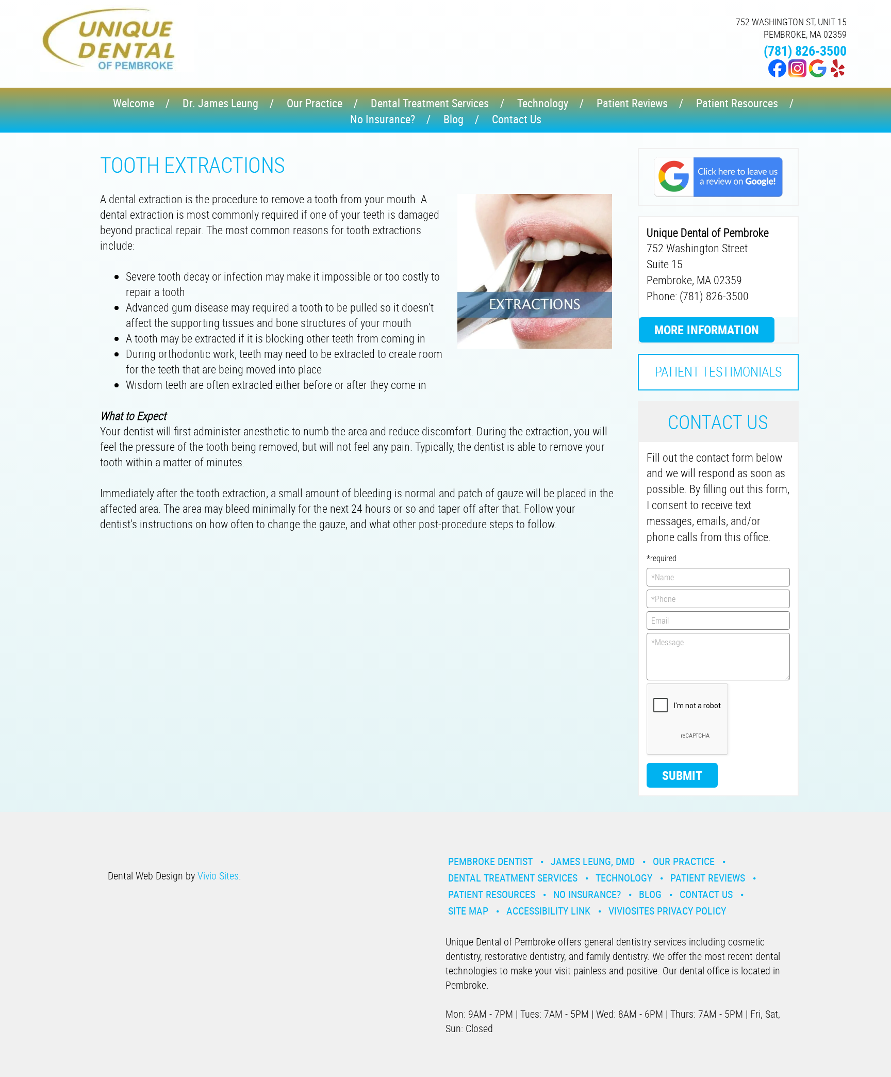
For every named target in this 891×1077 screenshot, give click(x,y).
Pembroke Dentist (490, 861)
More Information (706, 329)
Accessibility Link (548, 911)
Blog (453, 118)
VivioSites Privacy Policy (667, 911)
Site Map (468, 911)
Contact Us (516, 118)
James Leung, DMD (593, 861)
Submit (682, 775)
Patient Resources (737, 102)
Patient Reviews (632, 102)
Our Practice (314, 102)
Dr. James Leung (220, 102)
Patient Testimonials (718, 372)
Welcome (133, 102)
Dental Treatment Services (430, 102)
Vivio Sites (218, 876)
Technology (542, 102)
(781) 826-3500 (805, 51)
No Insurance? (382, 118)
